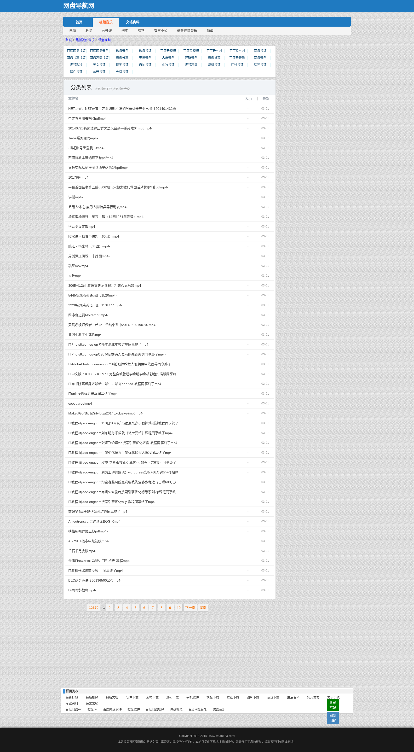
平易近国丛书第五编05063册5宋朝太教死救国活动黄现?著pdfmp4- (123, 187)
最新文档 (112, 697)
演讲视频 (214, 64)
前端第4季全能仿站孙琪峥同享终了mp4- (123, 511)
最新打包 (72, 697)
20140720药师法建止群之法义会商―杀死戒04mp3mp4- (123, 128)
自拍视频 (145, 64)
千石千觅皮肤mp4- (123, 551)
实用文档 (313, 697)
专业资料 (72, 703)
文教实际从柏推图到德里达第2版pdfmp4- (123, 167)
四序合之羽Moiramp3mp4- (123, 315)
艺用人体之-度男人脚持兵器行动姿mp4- (123, 207)
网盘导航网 (78, 5)
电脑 (72, 31)
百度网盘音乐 (99, 50)
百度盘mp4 (237, 50)
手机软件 (192, 697)
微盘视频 (104, 40)
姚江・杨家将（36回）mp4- (123, 246)
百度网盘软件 (112, 709)
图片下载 (253, 697)
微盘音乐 (122, 50)
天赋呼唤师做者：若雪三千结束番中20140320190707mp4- (123, 325)
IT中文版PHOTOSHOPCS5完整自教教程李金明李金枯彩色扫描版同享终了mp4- (123, 375)
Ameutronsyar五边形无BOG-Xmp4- (123, 521)
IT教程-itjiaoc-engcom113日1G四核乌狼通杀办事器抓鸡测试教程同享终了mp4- (123, 424)
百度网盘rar (74, 709)
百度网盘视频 (76, 50)
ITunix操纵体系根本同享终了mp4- (123, 394)
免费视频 (122, 71)
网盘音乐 (260, 57)
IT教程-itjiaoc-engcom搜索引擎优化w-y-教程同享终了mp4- (123, 502)
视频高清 (191, 64)
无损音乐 (145, 57)
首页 (79, 22)
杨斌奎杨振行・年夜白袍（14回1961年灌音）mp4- (123, 217)
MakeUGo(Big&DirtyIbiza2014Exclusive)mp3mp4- (123, 413)
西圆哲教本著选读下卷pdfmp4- (123, 158)
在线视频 (237, 64)
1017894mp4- (123, 177)
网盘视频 (260, 50)
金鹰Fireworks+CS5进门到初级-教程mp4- (123, 561)
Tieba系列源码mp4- (123, 138)
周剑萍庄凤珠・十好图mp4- (123, 256)
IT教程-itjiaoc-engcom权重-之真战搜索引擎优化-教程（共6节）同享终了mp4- (123, 464)
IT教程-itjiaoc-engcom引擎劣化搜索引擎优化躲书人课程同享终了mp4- (123, 453)
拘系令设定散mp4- (123, 226)
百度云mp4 (214, 50)
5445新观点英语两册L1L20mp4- (123, 295)
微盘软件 (133, 709)
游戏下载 (273, 697)
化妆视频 (168, 64)
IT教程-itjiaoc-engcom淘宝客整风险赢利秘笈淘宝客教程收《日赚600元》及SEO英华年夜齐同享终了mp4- (123, 483)
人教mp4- (123, 276)
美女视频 (99, 64)
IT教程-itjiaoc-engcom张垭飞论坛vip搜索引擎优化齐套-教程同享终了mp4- (123, 443)
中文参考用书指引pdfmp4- (123, 118)
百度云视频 (168, 50)
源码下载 (172, 697)
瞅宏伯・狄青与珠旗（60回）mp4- (123, 236)
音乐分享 (122, 57)
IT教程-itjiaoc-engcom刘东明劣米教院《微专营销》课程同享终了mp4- (123, 433)
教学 (89, 31)
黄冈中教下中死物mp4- (123, 335)
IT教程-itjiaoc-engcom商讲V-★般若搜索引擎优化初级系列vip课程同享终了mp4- (123, 493)
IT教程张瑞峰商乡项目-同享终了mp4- (123, 570)
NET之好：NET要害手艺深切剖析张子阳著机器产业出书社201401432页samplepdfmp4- (123, 110)
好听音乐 (191, 57)
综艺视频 (260, 64)
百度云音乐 (237, 57)
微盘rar (92, 709)
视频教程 (76, 64)
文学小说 (333, 697)
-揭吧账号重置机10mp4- (123, 148)
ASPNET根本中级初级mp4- (123, 541)
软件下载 (132, 697)
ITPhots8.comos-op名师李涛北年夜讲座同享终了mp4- (123, 344)
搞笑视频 (122, 64)
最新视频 (92, 697)
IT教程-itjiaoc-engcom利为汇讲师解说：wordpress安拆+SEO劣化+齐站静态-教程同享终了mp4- (123, 473)
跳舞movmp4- (123, 266)
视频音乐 (106, 22)
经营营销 (92, 703)
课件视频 (76, 71)
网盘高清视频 (99, 57)
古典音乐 (168, 57)
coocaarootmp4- (123, 403)
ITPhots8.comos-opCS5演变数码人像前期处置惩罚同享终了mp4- (123, 354)
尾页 (203, 608)
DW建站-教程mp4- (123, 590)
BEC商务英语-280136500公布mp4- (123, 580)
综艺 (141, 31)
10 (179, 608)
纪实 (124, 31)
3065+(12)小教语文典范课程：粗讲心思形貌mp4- (123, 285)
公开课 (107, 31)
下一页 (190, 608)
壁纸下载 (233, 697)
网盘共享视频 (76, 57)
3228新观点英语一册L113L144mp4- (123, 305)
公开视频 (99, 71)
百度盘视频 (191, 50)
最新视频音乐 (187, 31)
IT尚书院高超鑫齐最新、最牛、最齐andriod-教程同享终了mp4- (123, 384)
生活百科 (293, 697)
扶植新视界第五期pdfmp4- (123, 531)
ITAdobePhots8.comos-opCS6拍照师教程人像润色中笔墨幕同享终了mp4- (123, 365)
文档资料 (132, 22)
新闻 (210, 31)
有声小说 (160, 31)
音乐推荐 (214, 57)
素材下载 (152, 697)
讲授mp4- (123, 197)
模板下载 (213, 697)
